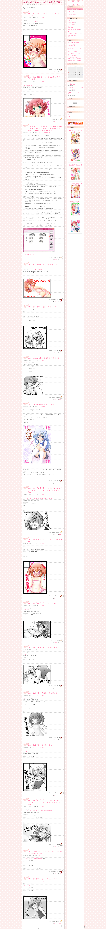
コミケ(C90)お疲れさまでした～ (41, 404)
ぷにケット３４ (38, 269)
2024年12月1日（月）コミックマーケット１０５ (75, 89)
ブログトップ (76, 1)
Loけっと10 (26, 609)
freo (69, 31)
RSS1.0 (69, 114)
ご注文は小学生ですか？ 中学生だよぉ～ (75, 202)
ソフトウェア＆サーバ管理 (74, 29)
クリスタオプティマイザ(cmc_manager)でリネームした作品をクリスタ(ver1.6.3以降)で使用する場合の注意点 (45, 128)
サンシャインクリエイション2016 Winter (33, 858)
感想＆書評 (71, 27)
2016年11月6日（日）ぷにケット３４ (43, 264)
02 (80, 66)
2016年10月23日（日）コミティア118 (44, 307)
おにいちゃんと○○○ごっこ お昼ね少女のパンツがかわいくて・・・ (75, 165)
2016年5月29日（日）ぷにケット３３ (43, 647)
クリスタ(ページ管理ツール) (44, 132)
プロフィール (71, 11)
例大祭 (25, 363)
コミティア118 (27, 315)
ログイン (75, 4)
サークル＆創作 (42, 406)
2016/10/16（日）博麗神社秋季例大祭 (44, 358)
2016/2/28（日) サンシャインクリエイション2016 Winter (45, 852)
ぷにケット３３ (27, 654)
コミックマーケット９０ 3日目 (31, 548)
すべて (70, 20)
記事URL (55, 71)
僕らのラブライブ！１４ (29, 85)
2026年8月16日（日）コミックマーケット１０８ (75, 84)
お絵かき (70, 26)
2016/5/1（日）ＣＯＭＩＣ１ (40, 745)
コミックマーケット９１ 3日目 (31, 21)
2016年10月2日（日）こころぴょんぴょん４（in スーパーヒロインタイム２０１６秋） (45, 490)
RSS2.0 (69, 116)
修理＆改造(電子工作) (73, 35)
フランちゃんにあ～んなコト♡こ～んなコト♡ (75, 184)
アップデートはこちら (29, 254)
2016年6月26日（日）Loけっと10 (42, 603)
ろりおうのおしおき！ (75, 147)
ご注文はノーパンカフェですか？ (75, 131)
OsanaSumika (60, 928)
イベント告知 (41, 17)
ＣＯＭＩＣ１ (27, 751)
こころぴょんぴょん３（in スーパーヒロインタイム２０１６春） (38, 810)
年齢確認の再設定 (72, 15)
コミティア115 (27, 885)
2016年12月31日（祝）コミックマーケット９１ (45, 14)
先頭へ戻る (84, 926)
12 (70, 66)
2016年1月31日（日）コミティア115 (43, 879)
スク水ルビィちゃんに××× (75, 219)
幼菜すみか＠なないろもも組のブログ (43, 2)
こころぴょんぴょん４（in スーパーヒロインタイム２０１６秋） (38, 498)
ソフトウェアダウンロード (74, 13)
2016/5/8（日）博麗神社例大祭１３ (43, 693)
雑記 (69, 37)
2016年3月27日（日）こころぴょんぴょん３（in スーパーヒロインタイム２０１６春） (45, 802)
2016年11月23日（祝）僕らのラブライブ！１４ (44, 78)
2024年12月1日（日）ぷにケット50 (75, 94)
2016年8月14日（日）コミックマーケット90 (45, 540)
